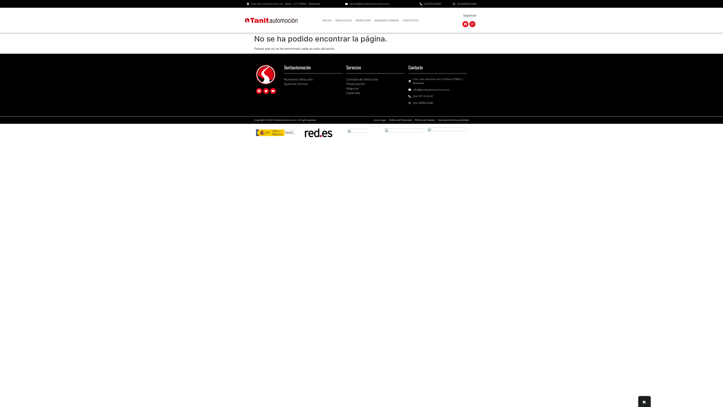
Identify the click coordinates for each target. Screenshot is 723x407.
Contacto (411, 20)
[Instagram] (472, 24)
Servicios (363, 20)
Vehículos (343, 20)
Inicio (327, 20)
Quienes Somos (386, 20)
